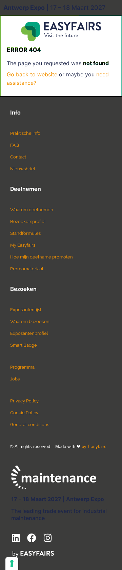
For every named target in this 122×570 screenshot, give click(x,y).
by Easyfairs (94, 446)
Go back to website (32, 74)
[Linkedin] (15, 537)
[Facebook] (31, 537)
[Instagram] (47, 537)
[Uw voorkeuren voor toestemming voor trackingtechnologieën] (11, 563)
